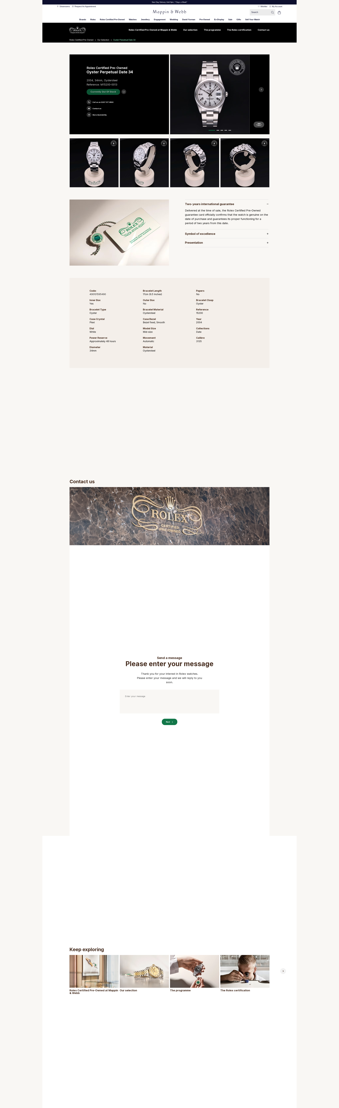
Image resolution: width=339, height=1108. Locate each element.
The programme (212, 30)
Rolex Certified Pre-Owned (112, 19)
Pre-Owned (204, 19)
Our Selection (103, 40)
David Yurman (188, 19)
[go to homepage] (169, 12)
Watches (133, 19)
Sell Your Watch (252, 19)
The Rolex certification (239, 30)
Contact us (263, 30)
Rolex (93, 19)
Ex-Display (219, 19)
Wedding (174, 19)
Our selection (190, 30)
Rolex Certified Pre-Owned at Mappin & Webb (153, 30)
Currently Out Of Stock (103, 92)
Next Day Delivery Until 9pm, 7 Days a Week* (169, 2)
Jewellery (145, 19)
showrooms (64, 6)
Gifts (239, 19)
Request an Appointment (85, 6)
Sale (230, 19)
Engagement (160, 19)
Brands (82, 19)
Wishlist (263, 6)
